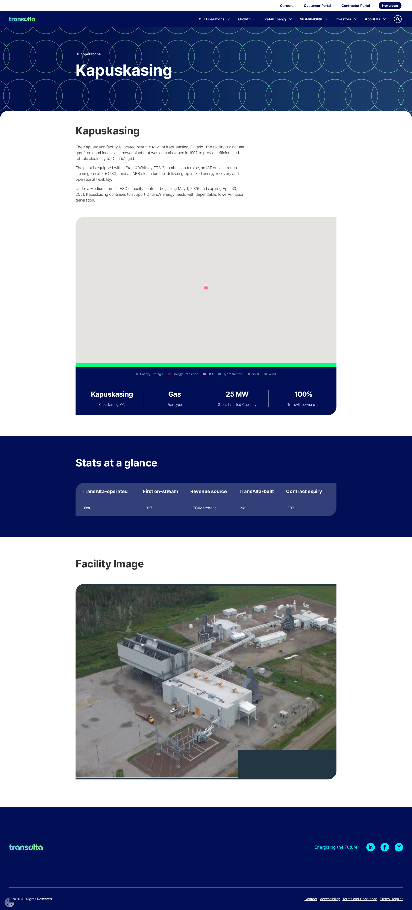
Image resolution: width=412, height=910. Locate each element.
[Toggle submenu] (228, 19)
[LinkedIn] (370, 847)
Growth (244, 19)
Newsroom (390, 5)
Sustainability (311, 19)
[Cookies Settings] (9, 902)
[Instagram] (398, 847)
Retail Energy (275, 19)
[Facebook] (384, 847)
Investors (343, 19)
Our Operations (211, 19)
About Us (372, 19)
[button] (206, 287)
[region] (206, 499)
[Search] (398, 19)
